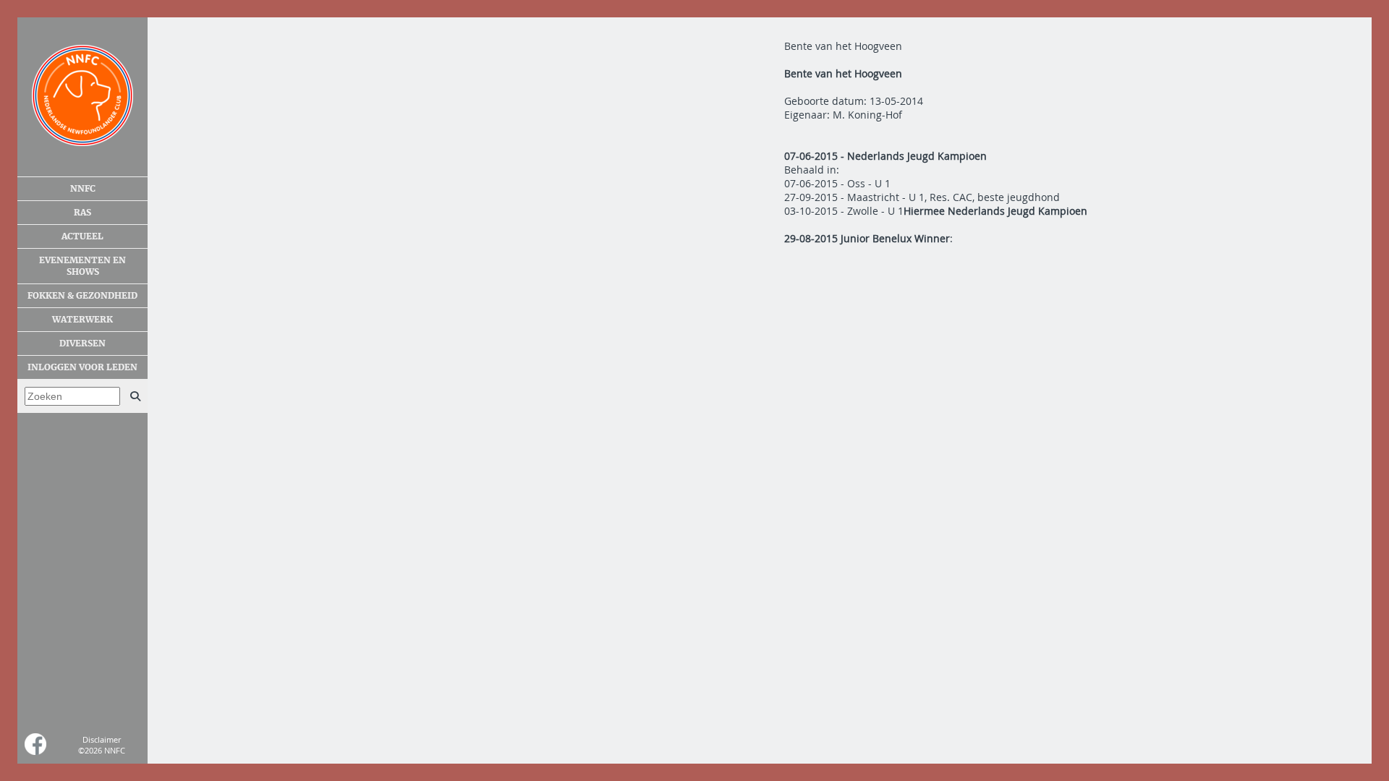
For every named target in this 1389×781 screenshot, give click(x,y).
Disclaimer (101, 739)
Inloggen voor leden (82, 367)
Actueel (82, 236)
